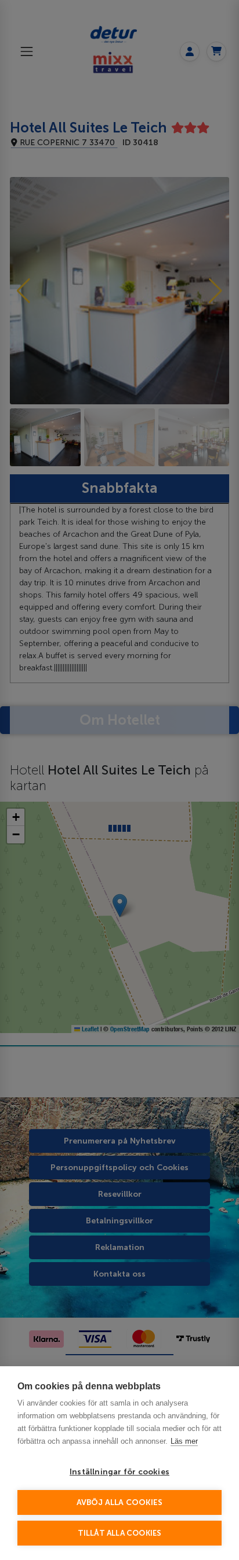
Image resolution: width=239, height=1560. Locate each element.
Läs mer (184, 1441)
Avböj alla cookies (120, 1502)
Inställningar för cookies (119, 1472)
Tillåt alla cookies (120, 1533)
